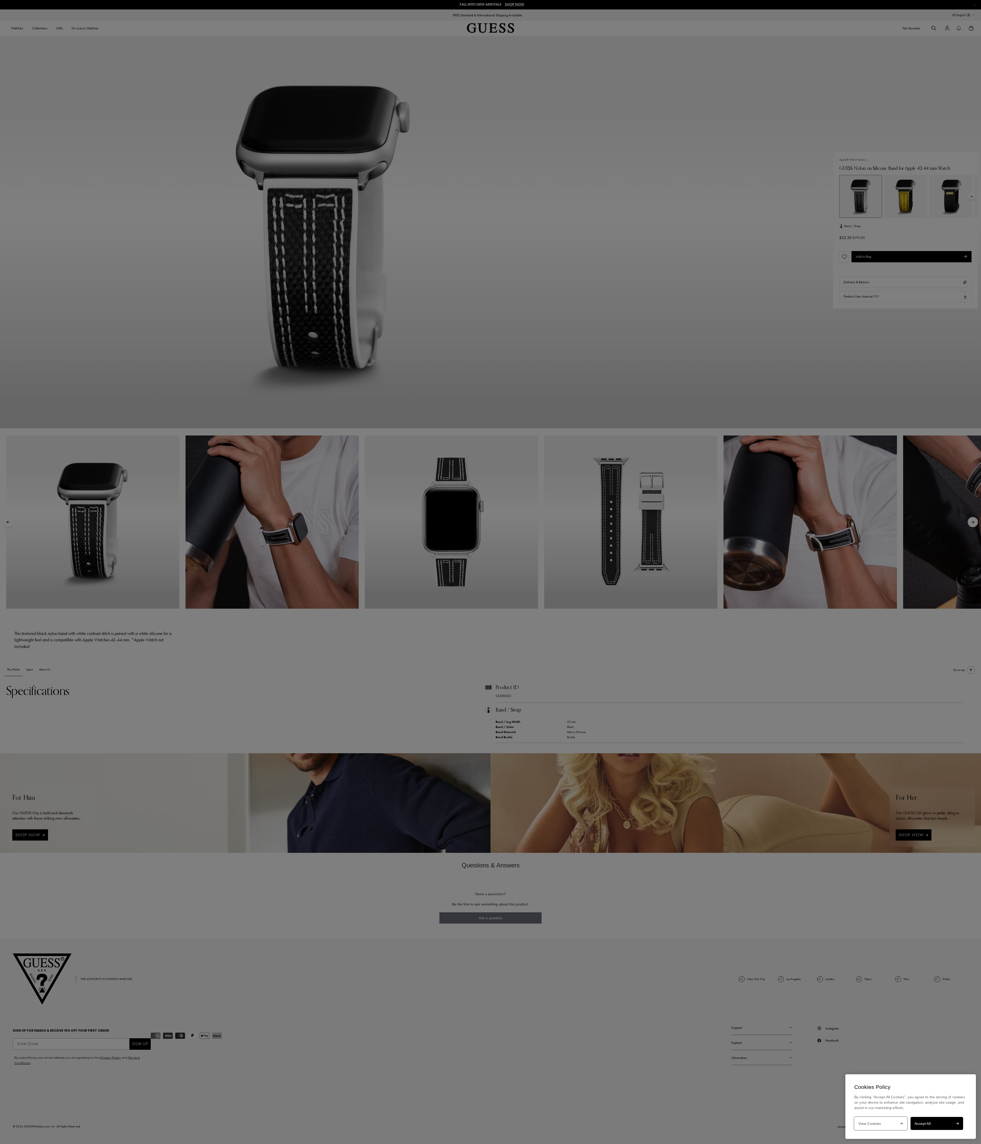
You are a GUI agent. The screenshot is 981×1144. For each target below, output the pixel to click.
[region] (910, 1106)
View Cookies (869, 1124)
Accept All (923, 1124)
